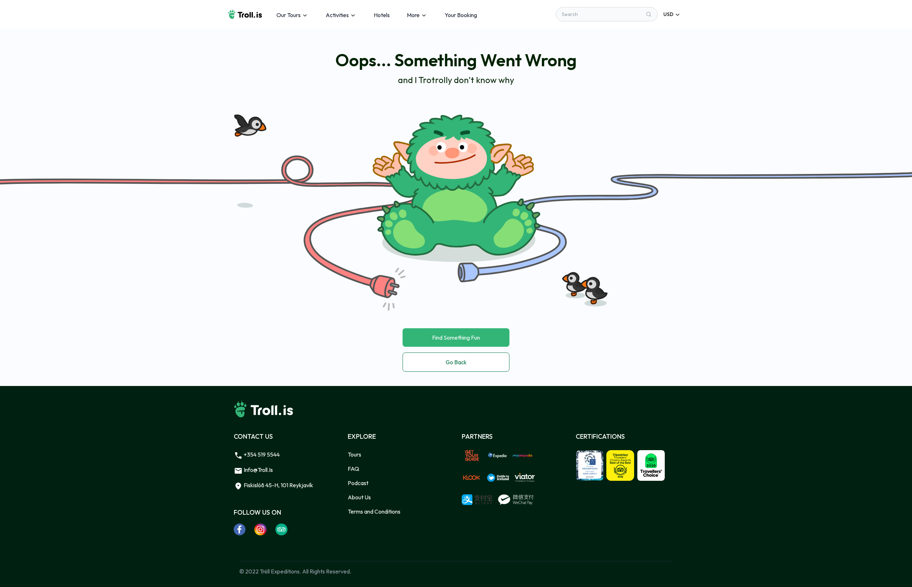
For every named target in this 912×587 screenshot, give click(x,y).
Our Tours (288, 15)
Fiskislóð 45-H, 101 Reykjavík (278, 485)
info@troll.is (258, 469)
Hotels (382, 15)
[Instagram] (260, 529)
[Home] (245, 14)
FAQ (353, 468)
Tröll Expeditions (280, 571)
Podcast (358, 482)
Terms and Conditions (374, 511)
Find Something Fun (456, 337)
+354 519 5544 (261, 454)
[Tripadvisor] (281, 529)
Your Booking (461, 15)
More (413, 15)
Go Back (456, 362)
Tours (354, 454)
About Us (359, 497)
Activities (337, 15)
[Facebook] (240, 529)
